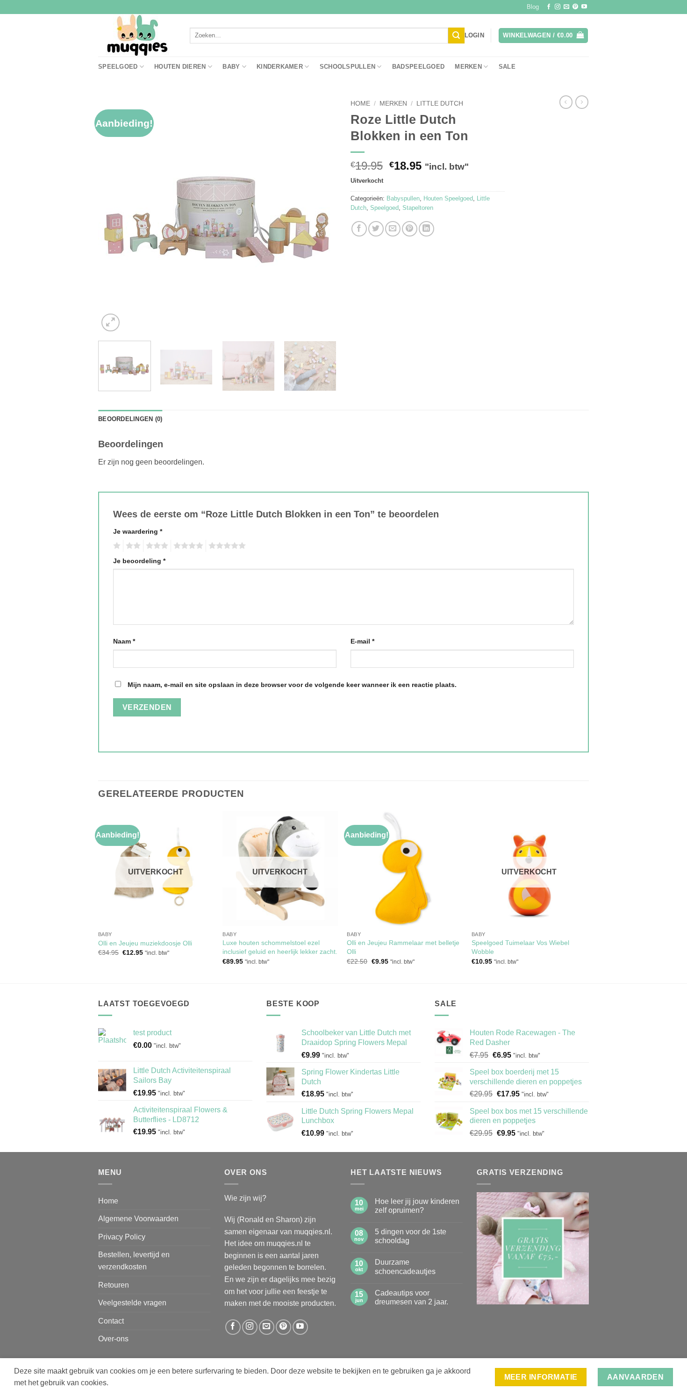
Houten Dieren (180, 66)
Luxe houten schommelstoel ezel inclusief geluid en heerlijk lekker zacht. (279, 947)
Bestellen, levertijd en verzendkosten (134, 1261)
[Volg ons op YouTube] (584, 7)
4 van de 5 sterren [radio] (187, 546)
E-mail (362, 641)
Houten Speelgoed (448, 198)
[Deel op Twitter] (376, 228)
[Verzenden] (456, 35)
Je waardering (137, 531)
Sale (507, 66)
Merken (468, 66)
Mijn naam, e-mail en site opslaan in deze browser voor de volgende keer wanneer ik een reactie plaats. (292, 684)
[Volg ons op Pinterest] (575, 7)
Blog (533, 6)
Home (360, 103)
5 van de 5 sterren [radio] (226, 546)
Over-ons (113, 1339)
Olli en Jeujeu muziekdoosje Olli (145, 943)
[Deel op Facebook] (359, 228)
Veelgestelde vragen (132, 1303)
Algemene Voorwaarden (138, 1219)
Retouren (113, 1285)
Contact (111, 1321)
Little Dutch (439, 103)
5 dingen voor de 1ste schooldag (410, 1236)
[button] (474, 35)
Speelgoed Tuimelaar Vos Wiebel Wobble (520, 947)
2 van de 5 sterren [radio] (132, 546)
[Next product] (565, 101)
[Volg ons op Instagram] (557, 7)
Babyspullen (403, 198)
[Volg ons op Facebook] (548, 7)
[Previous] (114, 214)
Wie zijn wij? (245, 1198)
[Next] (320, 214)
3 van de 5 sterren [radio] (155, 546)
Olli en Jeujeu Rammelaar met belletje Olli (403, 947)
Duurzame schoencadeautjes (405, 1266)
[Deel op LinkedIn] (426, 228)
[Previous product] (581, 101)
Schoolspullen (347, 66)
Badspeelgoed (418, 66)
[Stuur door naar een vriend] (393, 228)
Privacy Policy (121, 1237)
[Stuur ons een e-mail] (566, 7)
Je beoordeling (139, 561)
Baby (231, 66)
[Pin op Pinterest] (409, 228)
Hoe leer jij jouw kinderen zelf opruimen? (417, 1205)
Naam (124, 641)
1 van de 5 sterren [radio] (116, 546)
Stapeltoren (417, 207)
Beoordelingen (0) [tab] (130, 418)
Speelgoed (117, 66)
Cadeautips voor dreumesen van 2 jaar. (411, 1297)
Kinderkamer (280, 66)
